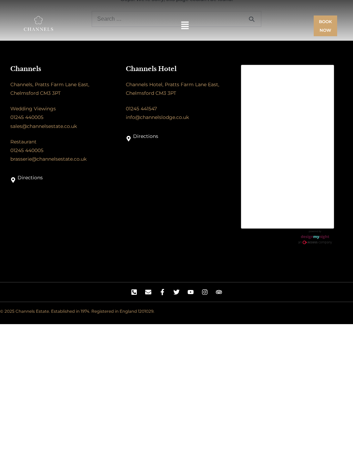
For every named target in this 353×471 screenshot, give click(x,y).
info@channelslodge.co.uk (157, 117)
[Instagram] (205, 292)
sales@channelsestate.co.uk (43, 126)
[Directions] (13, 180)
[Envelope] (148, 292)
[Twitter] (176, 292)
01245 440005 (26, 117)
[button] (185, 25)
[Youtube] (190, 292)
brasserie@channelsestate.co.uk (48, 159)
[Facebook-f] (162, 292)
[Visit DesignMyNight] (315, 237)
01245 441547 (141, 109)
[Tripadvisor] (219, 292)
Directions (30, 177)
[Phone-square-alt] (134, 292)
